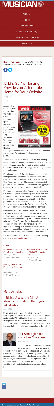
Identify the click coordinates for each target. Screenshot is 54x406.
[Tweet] (10, 69)
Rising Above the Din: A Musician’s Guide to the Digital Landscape (24, 302)
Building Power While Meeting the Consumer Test (12, 267)
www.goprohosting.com (21, 238)
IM (7, 100)
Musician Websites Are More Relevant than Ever (13, 250)
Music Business (16, 61)
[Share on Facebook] (5, 69)
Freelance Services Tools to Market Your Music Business (37, 252)
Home (5, 61)
